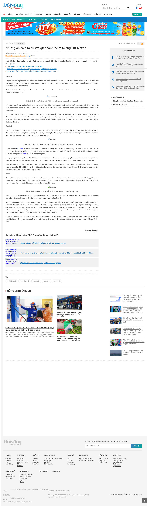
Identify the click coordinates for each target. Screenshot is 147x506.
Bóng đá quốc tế (118, 460)
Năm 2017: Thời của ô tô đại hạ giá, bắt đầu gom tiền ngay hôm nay (32, 69)
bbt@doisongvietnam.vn (18, 498)
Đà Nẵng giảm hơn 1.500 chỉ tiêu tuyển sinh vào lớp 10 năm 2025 (128, 72)
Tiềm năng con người (27, 474)
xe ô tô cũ (57, 281)
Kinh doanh (38, 14)
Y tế (7, 462)
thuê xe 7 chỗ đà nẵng (132, 101)
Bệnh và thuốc (103, 458)
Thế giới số (9, 474)
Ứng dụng (9, 478)
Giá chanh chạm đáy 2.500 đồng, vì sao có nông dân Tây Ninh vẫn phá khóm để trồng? (68, 338)
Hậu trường (117, 466)
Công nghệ (87, 14)
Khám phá (97, 14)
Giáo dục (8, 458)
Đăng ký (136, 446)
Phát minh (23, 478)
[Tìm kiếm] (128, 8)
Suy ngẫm (20, 460)
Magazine (137, 14)
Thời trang (71, 464)
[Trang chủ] (4, 14)
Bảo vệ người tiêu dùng (86, 460)
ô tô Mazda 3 (12, 281)
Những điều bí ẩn (25, 476)
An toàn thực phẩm (85, 458)
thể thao (23, 154)
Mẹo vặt (22, 480)
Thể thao (77, 14)
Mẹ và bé (20, 464)
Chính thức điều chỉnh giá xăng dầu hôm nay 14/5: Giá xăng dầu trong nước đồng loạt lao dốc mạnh (133, 331)
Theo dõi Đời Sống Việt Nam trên (15, 56)
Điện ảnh (71, 460)
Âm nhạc (71, 462)
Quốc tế (28, 14)
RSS (139, 43)
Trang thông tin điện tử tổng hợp (120, 494)
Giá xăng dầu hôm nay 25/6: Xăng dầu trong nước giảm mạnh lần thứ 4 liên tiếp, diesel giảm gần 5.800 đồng (133, 309)
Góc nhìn (56, 471)
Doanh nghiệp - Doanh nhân (53, 458)
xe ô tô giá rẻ (25, 281)
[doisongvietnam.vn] (13, 443)
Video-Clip (108, 14)
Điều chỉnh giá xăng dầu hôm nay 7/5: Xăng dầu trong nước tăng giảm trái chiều (133, 342)
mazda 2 (36, 281)
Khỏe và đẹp (103, 462)
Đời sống (19, 14)
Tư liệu (35, 460)
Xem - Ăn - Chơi (22, 462)
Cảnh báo (57, 14)
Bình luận (36, 462)
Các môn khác (117, 462)
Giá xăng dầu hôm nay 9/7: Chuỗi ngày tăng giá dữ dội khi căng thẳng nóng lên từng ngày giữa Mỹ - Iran (133, 298)
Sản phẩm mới (10, 476)
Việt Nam (19, 148)
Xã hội (10, 14)
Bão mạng (20, 458)
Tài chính (47, 462)
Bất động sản (48, 464)
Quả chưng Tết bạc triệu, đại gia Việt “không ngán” (25, 66)
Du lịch (22, 482)
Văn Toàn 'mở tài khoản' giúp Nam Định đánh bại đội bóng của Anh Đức (128, 87)
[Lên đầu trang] (144, 500)
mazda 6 (46, 281)
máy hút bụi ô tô (118, 97)
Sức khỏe (67, 14)
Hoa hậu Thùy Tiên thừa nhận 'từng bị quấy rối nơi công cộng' (127, 65)
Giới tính (102, 460)
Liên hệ (135, 494)
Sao (69, 458)
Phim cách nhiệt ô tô (120, 105)
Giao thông (9, 464)
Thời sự (8, 460)
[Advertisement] (127, 145)
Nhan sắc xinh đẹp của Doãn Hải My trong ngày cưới (127, 80)
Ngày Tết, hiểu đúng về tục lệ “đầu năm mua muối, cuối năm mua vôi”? (33, 71)
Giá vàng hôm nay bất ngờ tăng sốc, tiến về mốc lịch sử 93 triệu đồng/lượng (128, 57)
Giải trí (48, 14)
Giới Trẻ (20, 466)
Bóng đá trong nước (119, 458)
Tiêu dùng (19, 43)
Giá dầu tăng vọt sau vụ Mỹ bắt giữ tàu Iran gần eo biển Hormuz (133, 352)
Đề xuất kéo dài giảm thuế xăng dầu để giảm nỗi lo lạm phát (133, 320)
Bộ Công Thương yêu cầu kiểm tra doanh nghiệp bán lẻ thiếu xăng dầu (69, 314)
